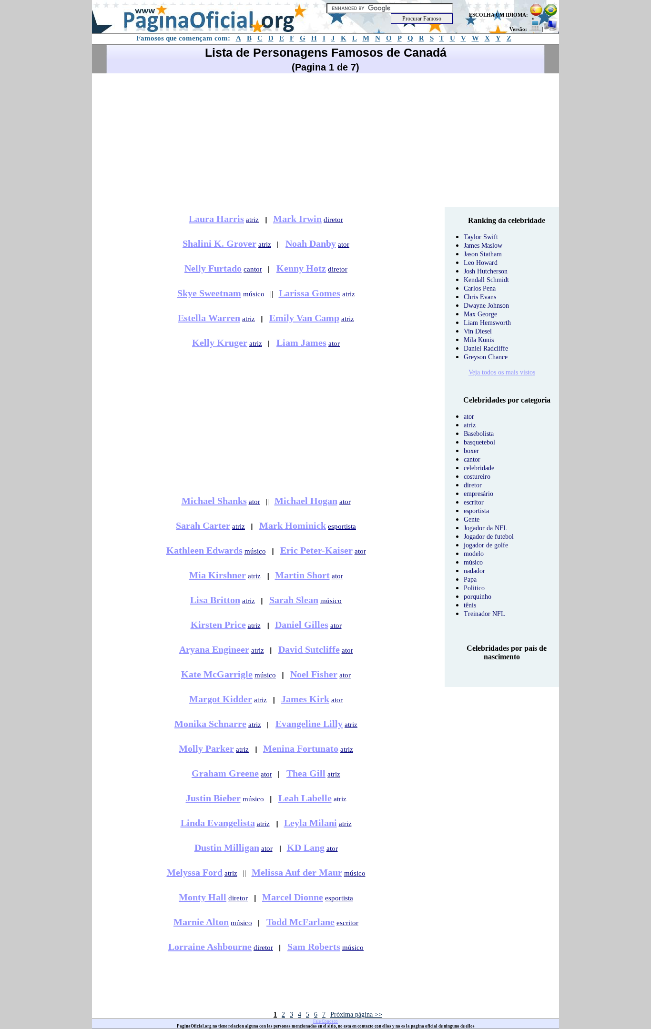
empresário (478, 493)
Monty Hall (202, 897)
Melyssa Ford (195, 872)
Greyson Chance (486, 357)
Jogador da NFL (486, 528)
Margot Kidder (220, 699)
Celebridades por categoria (506, 400)
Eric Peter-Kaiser (316, 550)
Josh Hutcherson (486, 271)
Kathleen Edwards (204, 550)
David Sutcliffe (309, 649)
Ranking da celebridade (506, 220)
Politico (474, 588)
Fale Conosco (325, 1021)
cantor (253, 269)
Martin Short (302, 575)
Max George (480, 314)
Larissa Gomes (309, 293)
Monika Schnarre (210, 723)
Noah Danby (310, 243)
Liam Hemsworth (487, 322)
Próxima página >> (356, 1014)
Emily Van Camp (304, 318)
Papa (470, 579)
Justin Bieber (213, 798)
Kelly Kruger (219, 342)
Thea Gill (306, 773)
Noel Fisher (313, 674)
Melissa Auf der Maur (297, 872)
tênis (470, 605)
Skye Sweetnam (209, 293)
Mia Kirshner (217, 575)
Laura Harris (216, 218)
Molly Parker (206, 748)
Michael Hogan (306, 500)
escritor (347, 923)
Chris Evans (480, 297)
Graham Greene (225, 773)
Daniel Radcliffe (486, 348)
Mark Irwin (297, 218)
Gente (471, 519)
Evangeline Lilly (309, 723)
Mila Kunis (479, 339)
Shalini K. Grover (219, 243)
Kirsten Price (218, 624)
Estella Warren (209, 318)
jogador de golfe (486, 545)
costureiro (477, 476)
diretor (333, 219)
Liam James (301, 342)
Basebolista (479, 433)
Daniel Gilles (301, 624)
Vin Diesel (478, 331)
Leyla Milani (310, 822)
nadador (474, 571)
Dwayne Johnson (486, 305)
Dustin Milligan (226, 847)
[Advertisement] (325, 140)
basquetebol (479, 442)
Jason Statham (483, 254)
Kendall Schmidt (486, 279)
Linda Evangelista (218, 822)
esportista (342, 526)
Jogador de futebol (489, 536)
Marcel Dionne (292, 897)
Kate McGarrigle (217, 674)
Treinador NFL (484, 613)
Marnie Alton (201, 922)
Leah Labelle (305, 798)
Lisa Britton (215, 600)
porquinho (477, 596)
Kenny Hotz (301, 268)
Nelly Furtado (213, 268)
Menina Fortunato (300, 748)
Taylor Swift (481, 237)
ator (343, 244)
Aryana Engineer (214, 649)
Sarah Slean (293, 600)
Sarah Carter (203, 525)
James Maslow (483, 245)
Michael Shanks (214, 500)
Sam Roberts (313, 946)
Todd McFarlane (300, 922)
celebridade (479, 468)
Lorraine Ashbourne (210, 946)
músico (253, 294)
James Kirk (305, 699)
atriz (252, 219)
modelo (474, 553)
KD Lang (306, 847)
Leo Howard (481, 262)
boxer (471, 450)
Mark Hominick (292, 525)
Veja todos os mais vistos (501, 372)
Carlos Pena (480, 288)
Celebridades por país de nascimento (507, 652)
